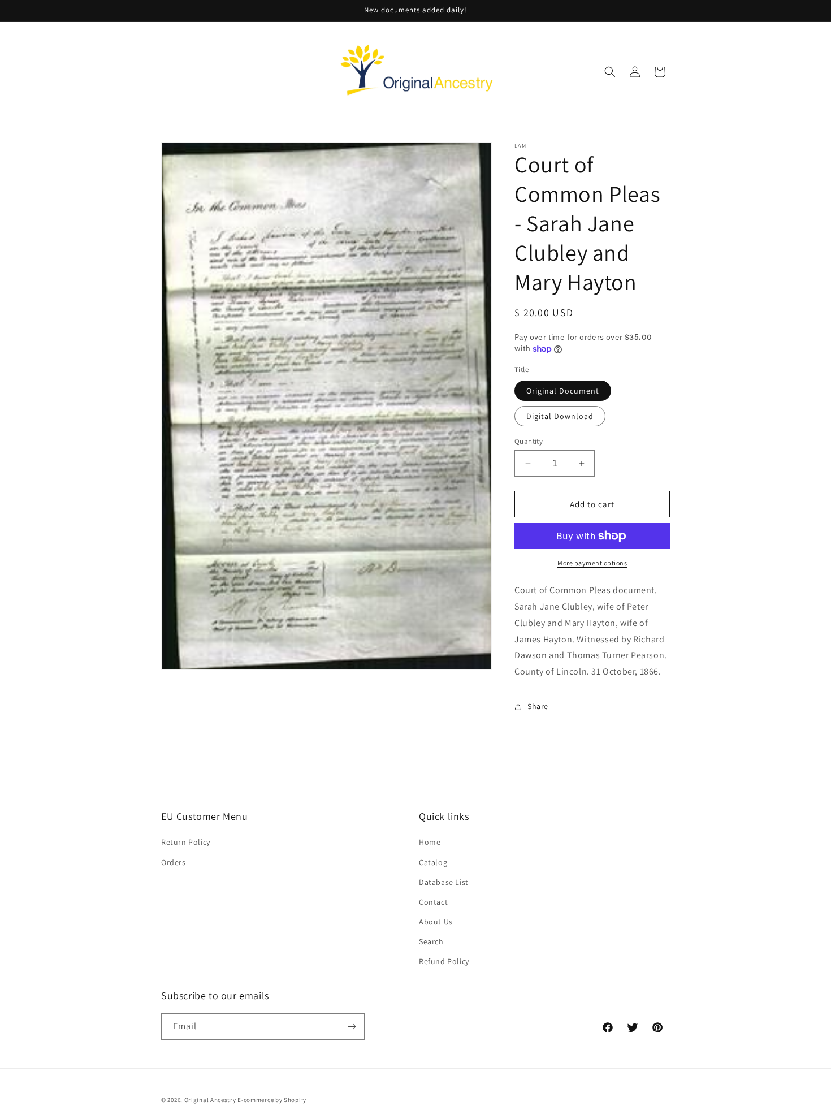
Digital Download (560, 416)
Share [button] (537, 706)
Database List (444, 882)
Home (429, 842)
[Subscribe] (351, 1026)
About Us (436, 922)
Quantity (528, 441)
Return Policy (185, 842)
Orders (173, 862)
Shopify (295, 1100)
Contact (433, 902)
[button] (610, 71)
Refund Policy (444, 961)
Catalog (433, 862)
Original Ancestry (210, 1100)
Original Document (562, 391)
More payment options (592, 563)
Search (431, 941)
